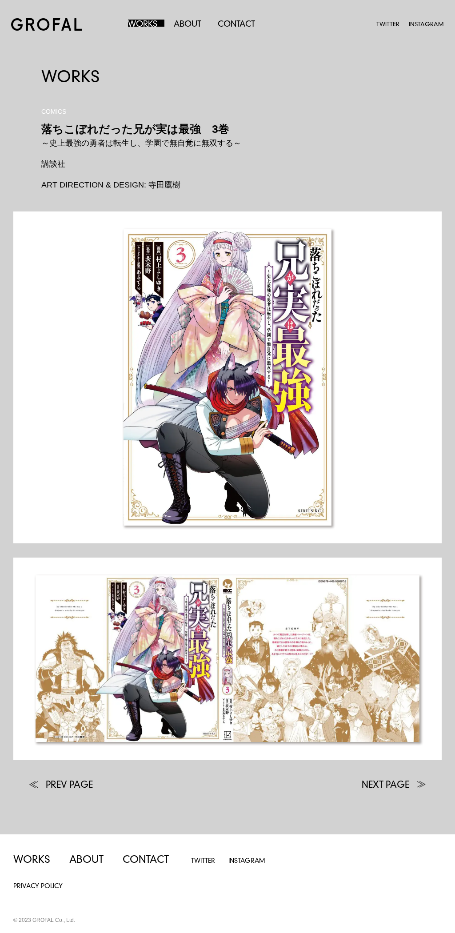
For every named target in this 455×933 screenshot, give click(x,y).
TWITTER (387, 25)
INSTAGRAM (426, 25)
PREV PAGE (69, 785)
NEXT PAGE (385, 785)
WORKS (142, 24)
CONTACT (236, 24)
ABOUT (187, 24)
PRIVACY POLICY (38, 886)
